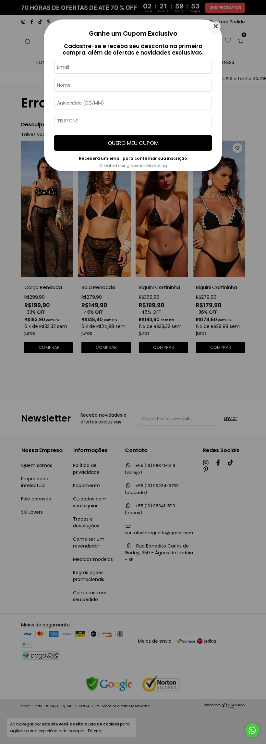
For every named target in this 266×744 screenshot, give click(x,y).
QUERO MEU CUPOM (133, 143)
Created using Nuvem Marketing (133, 165)
